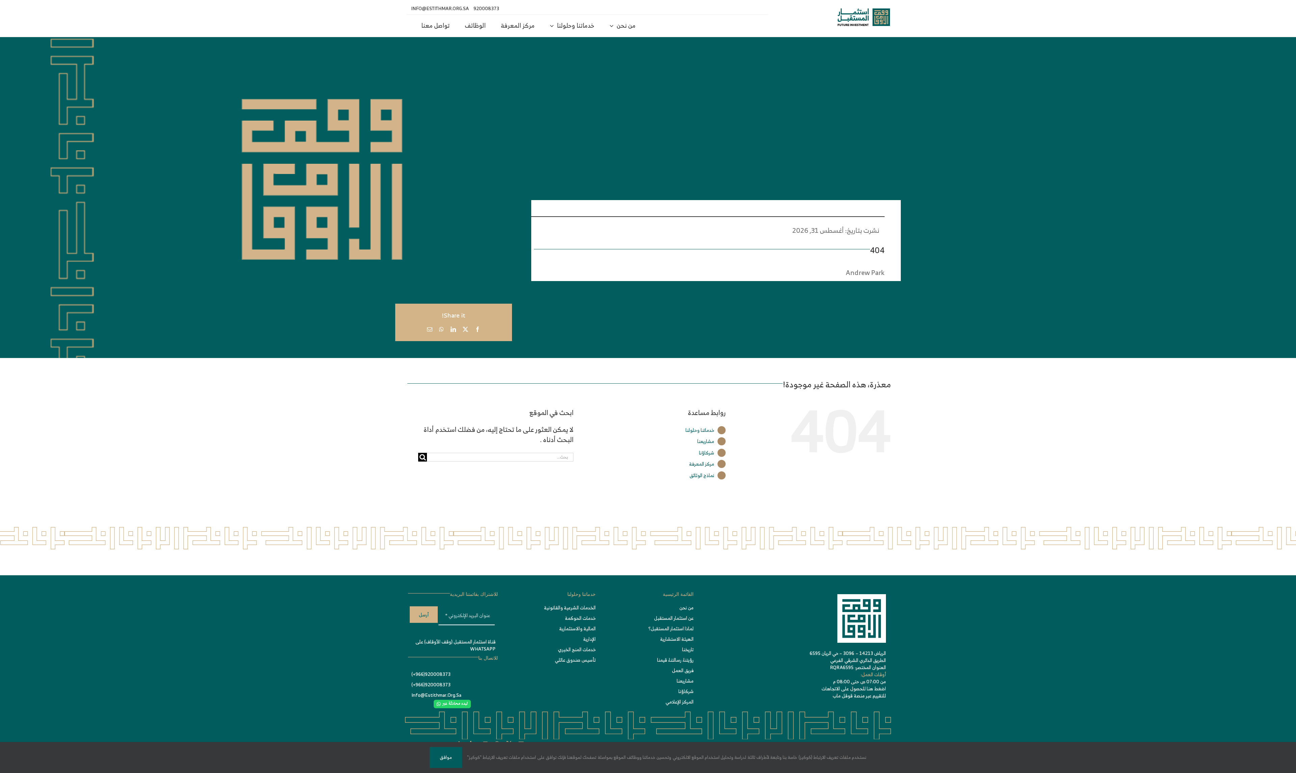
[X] (465, 329)
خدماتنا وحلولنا (699, 430)
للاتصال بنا (488, 658)
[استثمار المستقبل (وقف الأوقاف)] (864, 12)
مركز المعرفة (701, 464)
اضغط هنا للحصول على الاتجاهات (853, 688)
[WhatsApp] (441, 329)
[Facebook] (477, 329)
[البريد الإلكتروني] (430, 329)
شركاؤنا (706, 452)
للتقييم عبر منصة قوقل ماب (859, 695)
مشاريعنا (705, 441)
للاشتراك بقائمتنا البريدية (474, 594)
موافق (446, 757)
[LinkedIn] (453, 329)
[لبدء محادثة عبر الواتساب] (452, 703)
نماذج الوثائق (702, 475)
